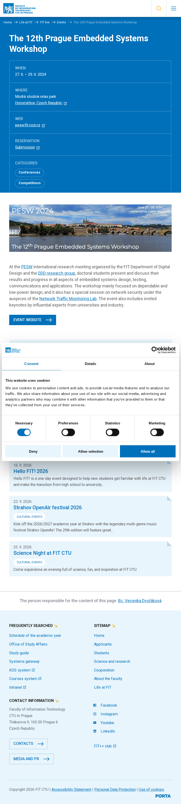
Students (101, 653)
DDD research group (56, 273)
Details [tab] (90, 364)
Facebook (108, 705)
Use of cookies (151, 789)
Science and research (112, 661)
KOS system (20, 670)
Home (99, 635)
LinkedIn (107, 731)
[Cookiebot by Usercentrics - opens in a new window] (155, 350)
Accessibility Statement (71, 789)
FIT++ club (103, 746)
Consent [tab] (31, 364)
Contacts (23, 743)
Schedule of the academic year (35, 635)
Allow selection (90, 451)
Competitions (30, 183)
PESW (27, 266)
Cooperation (104, 670)
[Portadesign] (164, 795)
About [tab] (149, 364)
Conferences (29, 172)
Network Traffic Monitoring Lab (68, 298)
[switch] (68, 432)
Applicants (103, 644)
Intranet (16, 687)
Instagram (109, 714)
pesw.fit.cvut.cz (27, 125)
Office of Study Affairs (28, 644)
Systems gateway (24, 661)
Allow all (148, 451)
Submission (25, 147)
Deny (33, 451)
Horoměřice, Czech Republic (38, 103)
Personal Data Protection (115, 789)
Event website (27, 320)
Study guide (19, 653)
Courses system (23, 678)
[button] (158, 8)
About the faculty (108, 678)
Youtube (107, 723)
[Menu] (173, 8)
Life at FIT (102, 687)
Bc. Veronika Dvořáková (139, 600)
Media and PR (26, 759)
